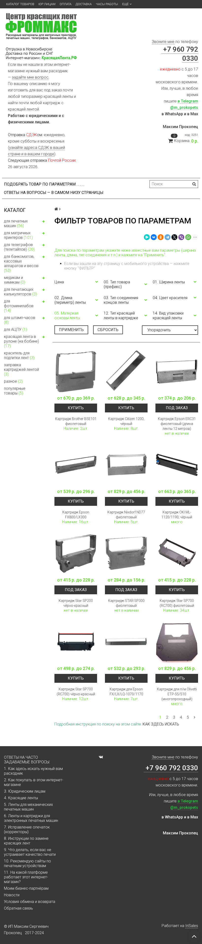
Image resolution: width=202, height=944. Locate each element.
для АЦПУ (15, 329)
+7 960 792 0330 (171, 768)
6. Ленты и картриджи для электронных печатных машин (31, 818)
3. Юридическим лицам (24, 791)
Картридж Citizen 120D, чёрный (126, 421)
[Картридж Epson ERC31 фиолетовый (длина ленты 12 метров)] (176, 371)
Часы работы (107, 4)
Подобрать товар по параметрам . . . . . (44, 184)
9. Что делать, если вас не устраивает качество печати (30, 852)
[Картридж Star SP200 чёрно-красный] (75, 553)
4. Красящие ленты (21, 798)
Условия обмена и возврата (29, 901)
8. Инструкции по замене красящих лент (26, 840)
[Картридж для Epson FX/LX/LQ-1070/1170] (126, 642)
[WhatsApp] (188, 237)
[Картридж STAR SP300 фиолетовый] (126, 553)
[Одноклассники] (161, 237)
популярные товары (14, 390)
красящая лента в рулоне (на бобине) (21, 341)
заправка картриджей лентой (21, 370)
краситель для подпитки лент (19, 355)
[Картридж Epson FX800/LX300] (75, 465)
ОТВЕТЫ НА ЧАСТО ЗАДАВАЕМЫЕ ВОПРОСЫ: (27, 759)
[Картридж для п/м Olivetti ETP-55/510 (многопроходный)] (176, 642)
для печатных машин (16, 223)
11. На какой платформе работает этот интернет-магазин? (26, 877)
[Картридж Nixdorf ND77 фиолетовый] (126, 465)
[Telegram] (167, 237)
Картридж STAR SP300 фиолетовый (126, 603)
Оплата (65, 4)
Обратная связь (18, 908)
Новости (11, 895)
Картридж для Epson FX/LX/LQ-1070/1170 (126, 691)
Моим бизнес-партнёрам (26, 888)
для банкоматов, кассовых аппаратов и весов (21, 263)
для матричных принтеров (18, 235)
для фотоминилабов (19, 306)
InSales (191, 925)
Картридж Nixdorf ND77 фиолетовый (126, 514)
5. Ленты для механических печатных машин (28, 807)
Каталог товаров (20, 4)
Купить (76, 408)
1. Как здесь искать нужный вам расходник (33, 771)
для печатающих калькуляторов (20, 291)
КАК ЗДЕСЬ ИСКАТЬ (161, 724)
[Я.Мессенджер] (147, 237)
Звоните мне (163, 41)
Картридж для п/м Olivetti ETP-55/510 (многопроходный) (177, 694)
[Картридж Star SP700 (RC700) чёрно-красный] (75, 642)
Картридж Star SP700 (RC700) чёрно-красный (76, 691)
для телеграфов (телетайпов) (19, 247)
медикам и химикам (14, 280)
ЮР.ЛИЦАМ (46, 4)
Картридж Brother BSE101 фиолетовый (76, 421)
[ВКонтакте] (154, 237)
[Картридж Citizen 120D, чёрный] (126, 371)
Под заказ (177, 408)
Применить (71, 329)
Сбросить (108, 329)
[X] (174, 237)
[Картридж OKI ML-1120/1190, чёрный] (176, 465)
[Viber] (181, 237)
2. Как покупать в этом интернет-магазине (33, 782)
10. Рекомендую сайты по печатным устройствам (27, 863)
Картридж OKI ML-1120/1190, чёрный (176, 514)
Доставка (84, 4)
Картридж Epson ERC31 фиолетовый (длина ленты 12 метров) (177, 424)
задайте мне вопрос (30, 77)
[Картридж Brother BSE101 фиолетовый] (75, 371)
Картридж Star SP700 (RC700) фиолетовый (177, 603)
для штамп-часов (19, 320)
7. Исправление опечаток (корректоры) (27, 829)
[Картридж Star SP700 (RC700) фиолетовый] (176, 553)
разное (13, 381)
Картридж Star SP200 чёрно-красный (76, 603)
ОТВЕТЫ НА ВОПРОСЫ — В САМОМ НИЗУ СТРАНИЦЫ (53, 192)
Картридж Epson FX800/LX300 (75, 514)
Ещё (125, 4)
